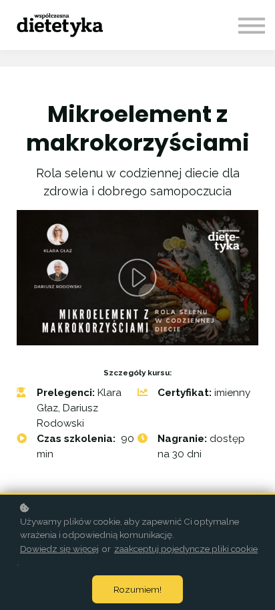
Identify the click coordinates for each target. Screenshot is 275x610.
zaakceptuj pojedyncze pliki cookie (186, 548)
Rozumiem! (137, 589)
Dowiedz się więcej (59, 548)
